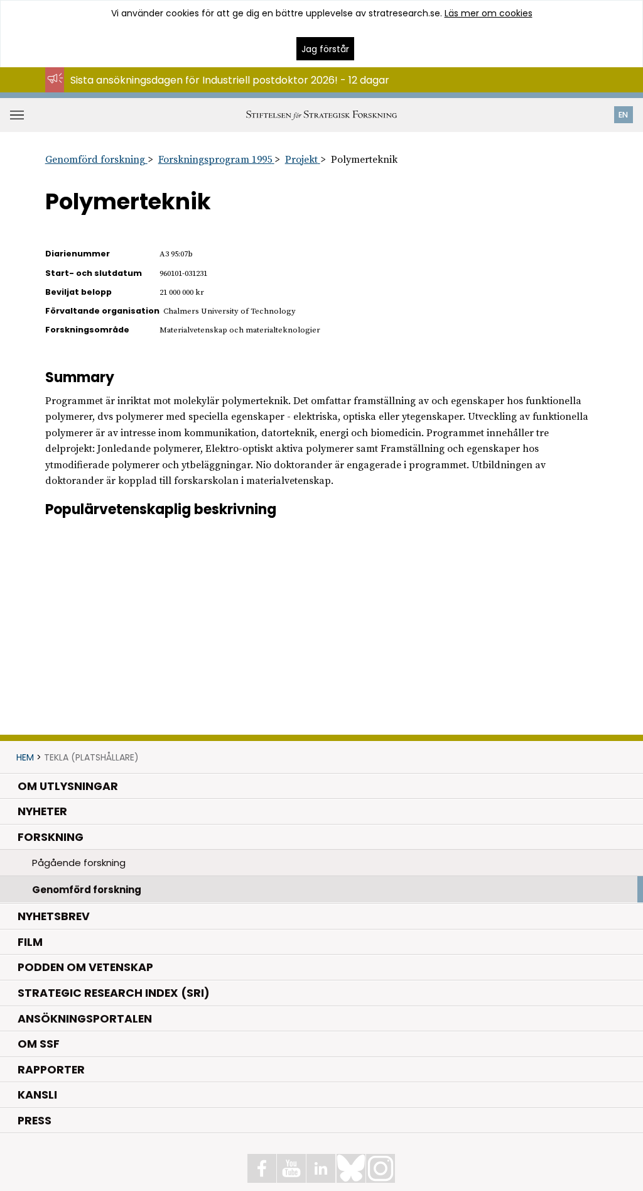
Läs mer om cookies (488, 13)
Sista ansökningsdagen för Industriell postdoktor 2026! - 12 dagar (229, 80)
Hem (25, 757)
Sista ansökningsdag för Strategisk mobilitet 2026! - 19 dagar (219, 92)
